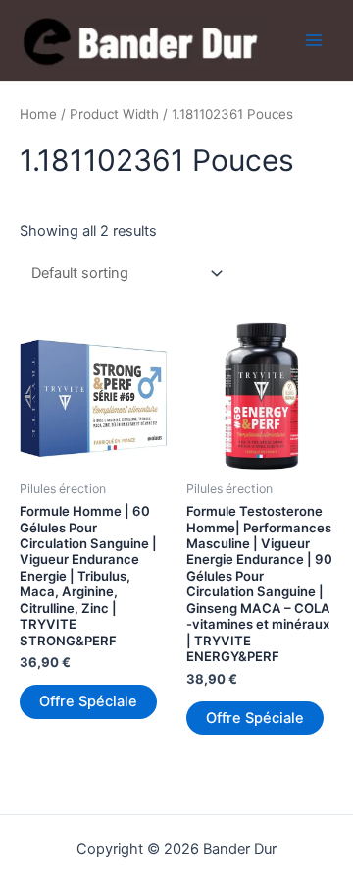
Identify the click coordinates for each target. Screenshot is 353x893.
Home (38, 114)
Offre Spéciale (88, 701)
